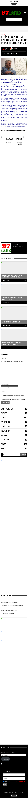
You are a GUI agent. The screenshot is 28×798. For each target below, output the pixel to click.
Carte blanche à (14, 409)
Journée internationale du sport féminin (9, 610)
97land (15, 48)
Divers (14, 418)
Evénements (14, 422)
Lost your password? (21, 781)
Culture (3, 34)
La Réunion (8, 130)
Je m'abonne (6, 759)
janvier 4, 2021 (7, 347)
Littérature (14, 426)
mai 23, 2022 (6, 280)
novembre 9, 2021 (7, 325)
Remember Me (7, 781)
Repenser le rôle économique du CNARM (9, 599)
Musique (14, 435)
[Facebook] (12, 4)
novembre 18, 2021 (7, 302)
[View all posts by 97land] (11, 48)
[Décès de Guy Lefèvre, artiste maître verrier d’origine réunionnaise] (14, 66)
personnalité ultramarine (18, 130)
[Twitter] (16, 4)
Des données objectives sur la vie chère (9, 602)
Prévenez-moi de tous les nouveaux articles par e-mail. (13, 399)
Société (14, 444)
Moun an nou (14, 431)
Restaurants (14, 440)
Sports (14, 449)
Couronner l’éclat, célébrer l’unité (8, 613)
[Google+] (14, 4)
